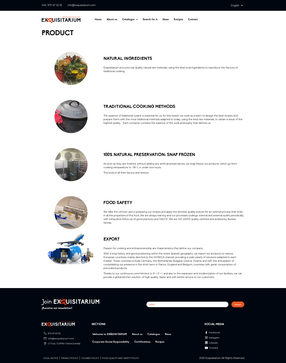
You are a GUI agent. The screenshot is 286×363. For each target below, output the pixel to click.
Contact (193, 19)
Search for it (150, 19)
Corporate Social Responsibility (110, 342)
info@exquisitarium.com (82, 5)
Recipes (178, 19)
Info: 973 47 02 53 (52, 5)
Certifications (142, 342)
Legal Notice (50, 358)
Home (98, 19)
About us (112, 19)
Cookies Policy (90, 358)
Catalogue (128, 19)
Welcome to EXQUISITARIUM (109, 334)
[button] (236, 5)
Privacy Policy (69, 358)
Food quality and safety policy (120, 358)
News (166, 19)
